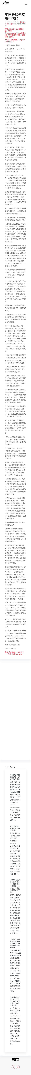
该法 (8, 24)
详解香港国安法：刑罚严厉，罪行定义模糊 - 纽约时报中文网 (15, 1001)
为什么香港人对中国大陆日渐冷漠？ (15, 828)
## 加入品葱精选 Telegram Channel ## (15, 41)
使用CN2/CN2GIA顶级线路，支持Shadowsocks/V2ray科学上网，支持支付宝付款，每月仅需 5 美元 (15, 33)
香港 (21, 22)
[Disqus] (15, 691)
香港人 (11, 24)
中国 (14, 24)
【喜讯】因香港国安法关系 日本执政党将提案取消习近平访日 (15, 943)
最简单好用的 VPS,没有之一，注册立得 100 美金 (14, 653)
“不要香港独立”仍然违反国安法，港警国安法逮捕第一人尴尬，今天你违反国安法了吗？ (15, 886)
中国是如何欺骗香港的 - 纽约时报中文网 (15, 777)
